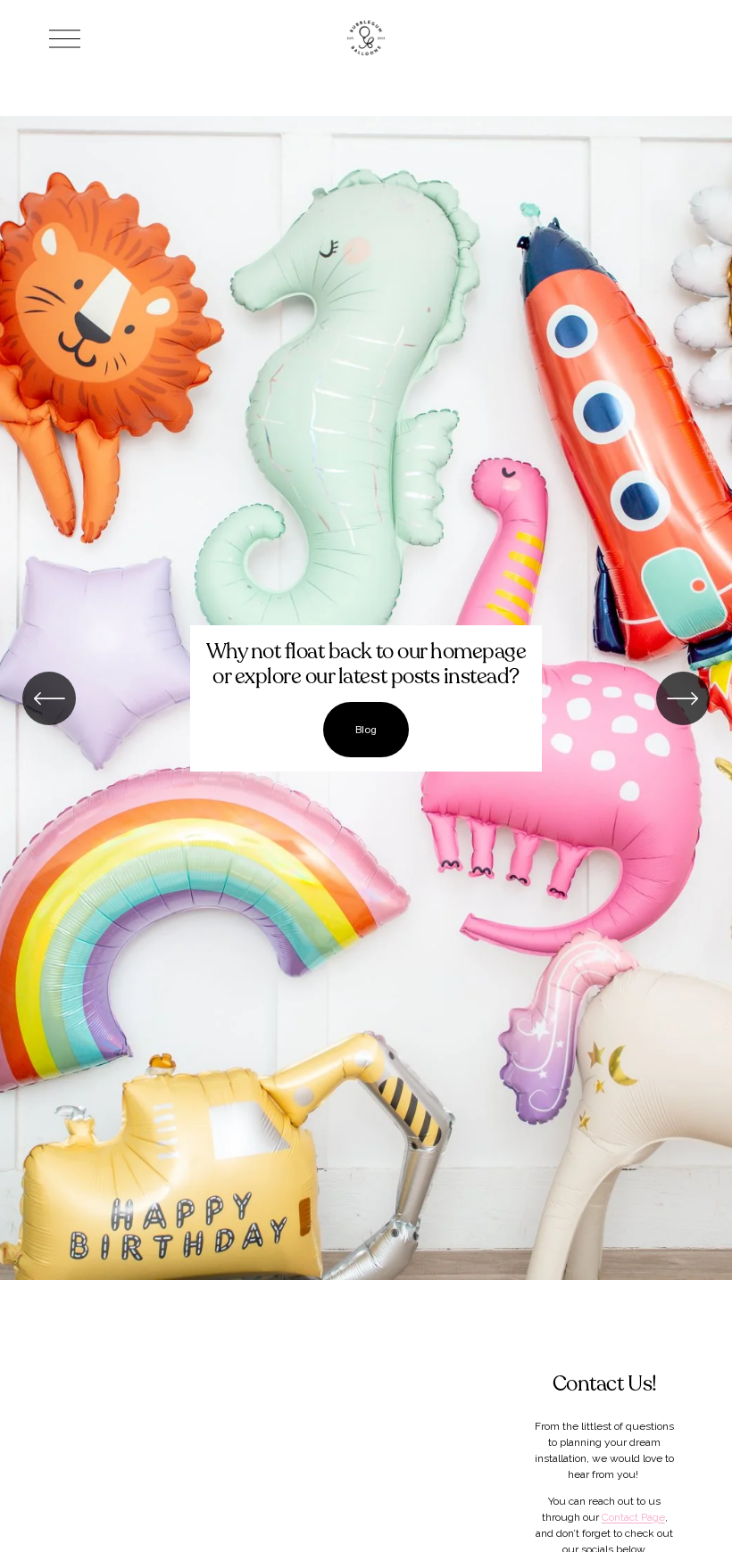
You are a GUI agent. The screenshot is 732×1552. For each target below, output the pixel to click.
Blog (366, 729)
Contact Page (633, 1517)
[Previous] (49, 698)
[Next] (683, 698)
